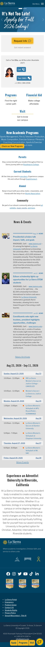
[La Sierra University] (7, 3)
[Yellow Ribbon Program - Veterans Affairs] (38, 559)
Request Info (21, 40)
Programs (23, 642)
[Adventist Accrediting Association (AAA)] (17, 559)
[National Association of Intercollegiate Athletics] (27, 559)
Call (19, 69)
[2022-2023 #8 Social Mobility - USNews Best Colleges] (35, 583)
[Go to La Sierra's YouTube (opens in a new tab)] (25, 573)
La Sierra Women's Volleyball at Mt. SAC (33, 450)
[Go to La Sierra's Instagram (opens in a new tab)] (14, 573)
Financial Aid (34, 95)
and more (31, 208)
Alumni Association (32, 193)
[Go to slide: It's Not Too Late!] (20, 8)
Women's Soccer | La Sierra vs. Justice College (33, 393)
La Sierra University (29, 297)
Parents (22, 157)
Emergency (9, 602)
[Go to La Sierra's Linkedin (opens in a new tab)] (37, 573)
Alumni (22, 186)
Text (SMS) (22, 78)
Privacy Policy (10, 613)
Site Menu (36, 4)
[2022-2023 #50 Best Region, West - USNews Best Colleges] (9, 584)
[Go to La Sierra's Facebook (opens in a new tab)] (8, 573)
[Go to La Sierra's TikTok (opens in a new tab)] (31, 573)
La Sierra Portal (11, 599)
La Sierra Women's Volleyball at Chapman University (33, 435)
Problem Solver (11, 605)
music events (22, 208)
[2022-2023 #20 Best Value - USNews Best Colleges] (22, 583)
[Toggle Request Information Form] (39, 641)
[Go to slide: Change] (25, 8)
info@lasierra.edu (22, 639)
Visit (32, 642)
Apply (13, 642)
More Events (22, 462)
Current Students (22, 171)
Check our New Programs (12, 146)
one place (24, 176)
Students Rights (11, 610)
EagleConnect (31, 179)
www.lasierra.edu (35, 286)
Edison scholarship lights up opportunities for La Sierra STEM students (28, 279)
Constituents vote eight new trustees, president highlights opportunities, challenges (26, 319)
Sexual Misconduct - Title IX (15, 615)
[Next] (42, 19)
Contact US (9, 607)
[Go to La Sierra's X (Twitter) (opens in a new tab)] (20, 573)
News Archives (22, 356)
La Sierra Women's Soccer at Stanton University (33, 425)
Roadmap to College (31, 164)
